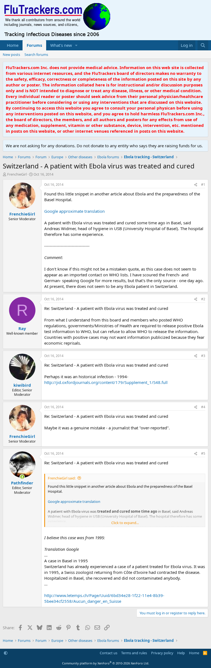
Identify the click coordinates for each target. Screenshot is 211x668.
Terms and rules (134, 652)
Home (12, 45)
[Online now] (22, 476)
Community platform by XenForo (105, 663)
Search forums (36, 54)
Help (181, 652)
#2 (203, 299)
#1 (203, 184)
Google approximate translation (74, 211)
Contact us (108, 652)
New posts (11, 54)
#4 (203, 407)
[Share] (195, 185)
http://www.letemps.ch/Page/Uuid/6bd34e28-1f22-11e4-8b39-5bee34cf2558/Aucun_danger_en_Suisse (104, 598)
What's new (61, 45)
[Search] (203, 45)
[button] (76, 45)
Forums (34, 45)
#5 (203, 453)
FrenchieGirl (17, 174)
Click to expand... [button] (125, 522)
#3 (203, 355)
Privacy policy (162, 652)
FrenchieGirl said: (62, 478)
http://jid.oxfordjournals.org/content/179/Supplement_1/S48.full (106, 382)
